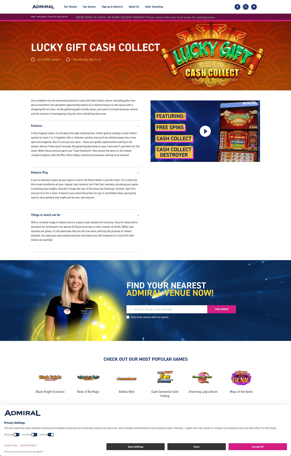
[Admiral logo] (43, 6)
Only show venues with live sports (149, 317)
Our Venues (70, 6)
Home (33, 17)
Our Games (89, 6)
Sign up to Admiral (112, 6)
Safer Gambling (154, 6)
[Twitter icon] (245, 7)
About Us (134, 6)
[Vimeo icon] (254, 7)
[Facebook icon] (237, 7)
